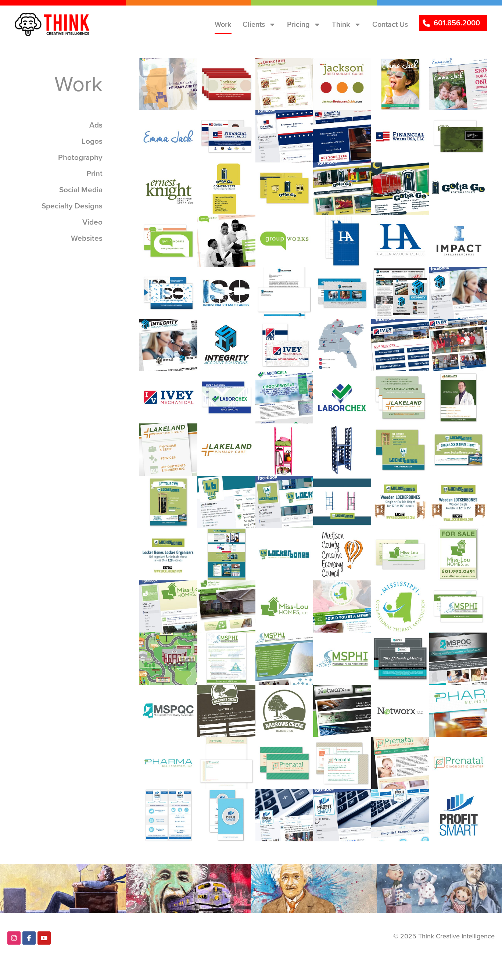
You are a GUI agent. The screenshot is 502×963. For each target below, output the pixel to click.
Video (336, 488)
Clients (254, 24)
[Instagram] (14, 938)
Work (223, 24)
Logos (337, 70)
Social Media (279, 126)
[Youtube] (44, 938)
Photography (287, 439)
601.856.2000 (457, 22)
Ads (450, 384)
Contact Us (390, 24)
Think (341, 24)
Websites (168, 70)
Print (219, 70)
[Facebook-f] (29, 938)
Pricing (298, 24)
